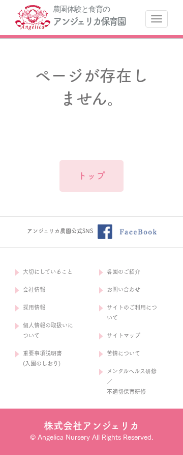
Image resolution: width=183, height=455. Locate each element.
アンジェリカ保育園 (89, 21)
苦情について (123, 353)
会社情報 (34, 289)
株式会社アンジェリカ (91, 426)
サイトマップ (123, 335)
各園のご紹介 (123, 271)
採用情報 (34, 307)
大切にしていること (48, 271)
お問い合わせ (123, 289)
